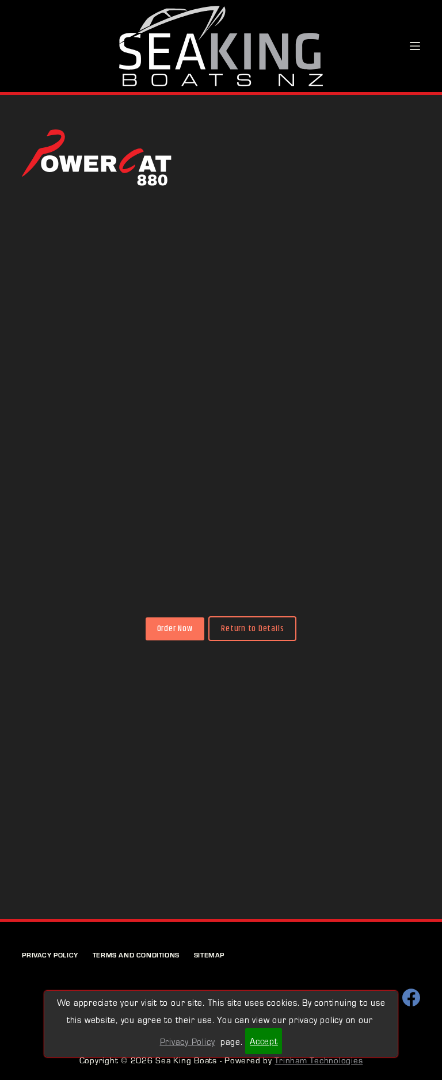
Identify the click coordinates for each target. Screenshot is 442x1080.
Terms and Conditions (136, 955)
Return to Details (252, 628)
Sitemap (209, 955)
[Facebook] (411, 997)
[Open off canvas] (415, 46)
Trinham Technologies (319, 1060)
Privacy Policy (50, 955)
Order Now (175, 628)
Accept (264, 1041)
